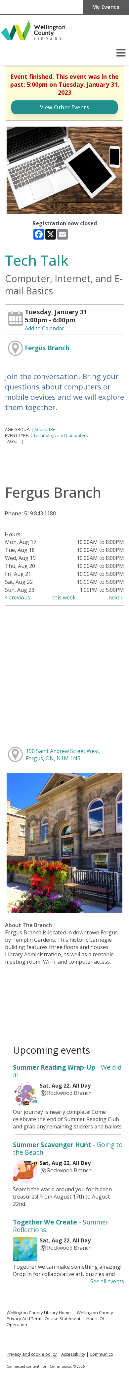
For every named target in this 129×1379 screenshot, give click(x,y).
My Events (105, 7)
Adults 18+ (44, 429)
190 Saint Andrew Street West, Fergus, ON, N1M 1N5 (63, 754)
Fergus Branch (47, 348)
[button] (120, 52)
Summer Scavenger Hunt (68, 1148)
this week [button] (64, 597)
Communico (101, 1354)
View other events (64, 107)
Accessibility (73, 1354)
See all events (107, 1281)
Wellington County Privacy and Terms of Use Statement (60, 1316)
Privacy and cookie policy (32, 1354)
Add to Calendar (44, 328)
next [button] (114, 597)
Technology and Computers (60, 435)
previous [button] (18, 597)
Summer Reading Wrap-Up (67, 1071)
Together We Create (60, 1226)
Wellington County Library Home (39, 1313)
